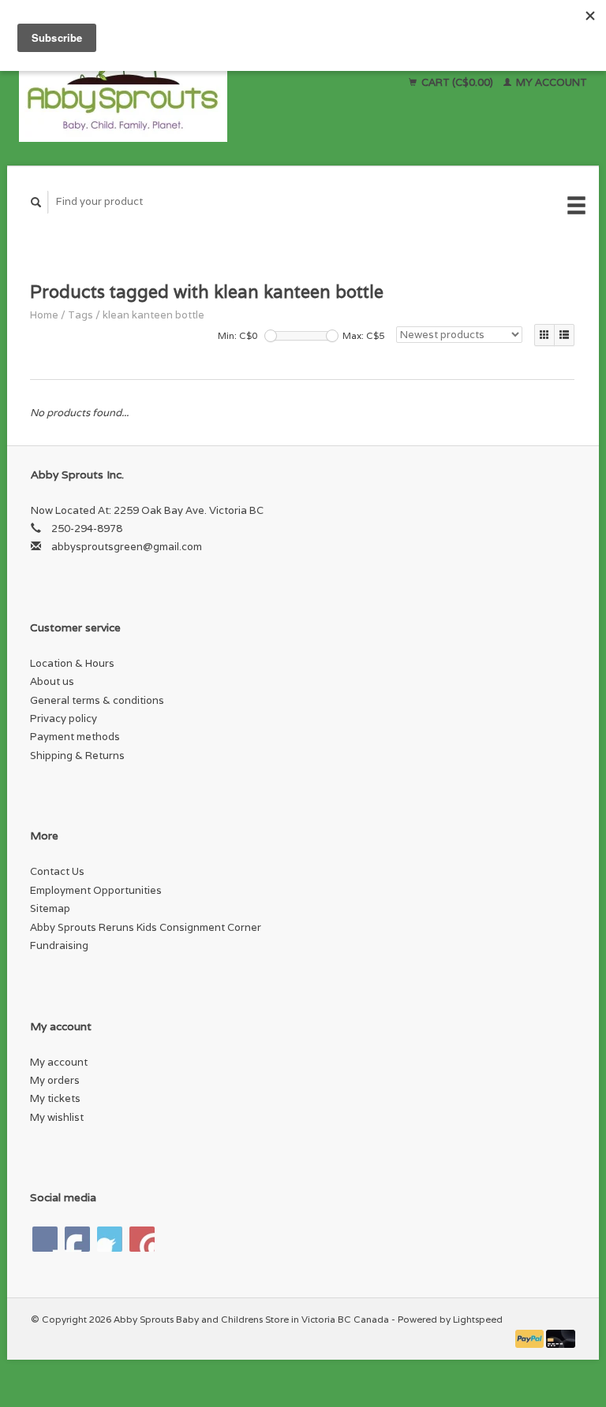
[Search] (36, 202)
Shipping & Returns (77, 755)
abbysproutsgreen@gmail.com (126, 546)
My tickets (55, 1098)
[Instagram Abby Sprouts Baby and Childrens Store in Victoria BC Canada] (142, 1239)
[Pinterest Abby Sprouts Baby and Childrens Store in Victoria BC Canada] (109, 1239)
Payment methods (75, 736)
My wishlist (57, 1117)
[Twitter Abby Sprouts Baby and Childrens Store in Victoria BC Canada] (77, 1239)
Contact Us (57, 871)
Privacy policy (63, 718)
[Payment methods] (531, 1338)
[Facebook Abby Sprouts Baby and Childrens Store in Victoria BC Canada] (45, 1239)
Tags (80, 315)
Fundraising (59, 945)
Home (44, 315)
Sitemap (50, 908)
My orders (55, 1080)
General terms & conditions (97, 700)
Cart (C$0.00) (457, 82)
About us (52, 681)
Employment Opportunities (96, 890)
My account (550, 82)
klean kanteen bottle (153, 315)
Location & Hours (72, 663)
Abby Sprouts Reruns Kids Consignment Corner (145, 927)
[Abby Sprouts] (172, 83)
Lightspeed (478, 1319)
